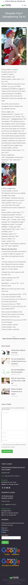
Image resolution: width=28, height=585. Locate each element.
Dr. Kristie (11, 86)
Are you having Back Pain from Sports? (18, 371)
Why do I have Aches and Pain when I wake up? (18, 381)
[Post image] (5, 353)
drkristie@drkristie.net (10, 299)
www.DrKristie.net (9, 304)
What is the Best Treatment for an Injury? (16, 391)
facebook (13, 306)
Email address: (5, 535)
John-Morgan (17, 320)
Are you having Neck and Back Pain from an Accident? (18, 361)
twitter (21, 306)
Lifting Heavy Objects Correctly (18, 351)
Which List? (4, 528)
